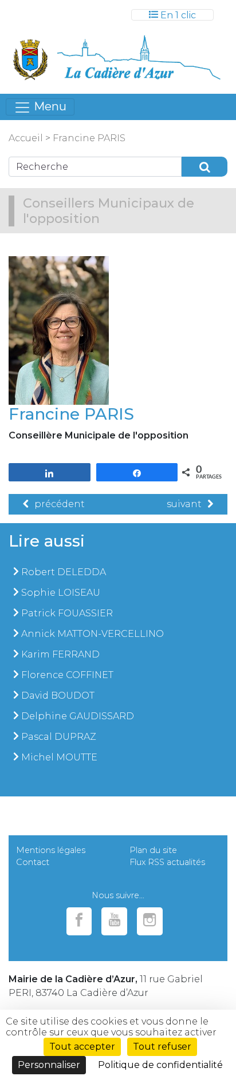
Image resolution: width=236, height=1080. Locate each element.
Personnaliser (49, 1064)
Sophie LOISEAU (60, 592)
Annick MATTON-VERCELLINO (92, 633)
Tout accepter (82, 1046)
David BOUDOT (58, 695)
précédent (59, 504)
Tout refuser (162, 1046)
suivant (184, 504)
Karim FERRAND (60, 654)
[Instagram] (150, 921)
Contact (32, 862)
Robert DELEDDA (63, 572)
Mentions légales (50, 850)
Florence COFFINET (67, 674)
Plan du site (153, 850)
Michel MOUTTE (59, 757)
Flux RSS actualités (167, 862)
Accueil (26, 138)
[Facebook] (79, 921)
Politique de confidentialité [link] (160, 1064)
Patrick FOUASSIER (67, 613)
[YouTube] (114, 921)
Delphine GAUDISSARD (77, 716)
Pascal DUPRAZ (58, 736)
